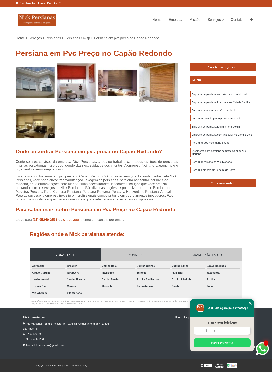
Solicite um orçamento (223, 67)
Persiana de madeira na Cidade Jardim (214, 110)
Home (157, 19)
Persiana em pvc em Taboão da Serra (213, 170)
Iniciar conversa (222, 343)
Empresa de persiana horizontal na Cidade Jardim (221, 102)
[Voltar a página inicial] (37, 20)
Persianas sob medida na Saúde (211, 142)
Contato (237, 19)
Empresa (175, 19)
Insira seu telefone (222, 322)
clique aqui (71, 219)
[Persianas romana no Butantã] (35, 123)
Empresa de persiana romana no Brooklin (216, 126)
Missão (195, 19)
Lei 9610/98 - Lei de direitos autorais (64, 303)
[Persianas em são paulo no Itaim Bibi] (35, 82)
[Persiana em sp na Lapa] (158, 82)
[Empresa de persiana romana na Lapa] (76, 82)
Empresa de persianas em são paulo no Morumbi (220, 94)
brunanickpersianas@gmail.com (45, 345)
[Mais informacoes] (251, 20)
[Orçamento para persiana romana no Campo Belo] (117, 82)
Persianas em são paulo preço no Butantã (216, 118)
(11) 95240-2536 (45, 219)
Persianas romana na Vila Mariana (212, 161)
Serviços (214, 19)
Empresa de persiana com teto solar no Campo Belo (222, 134)
